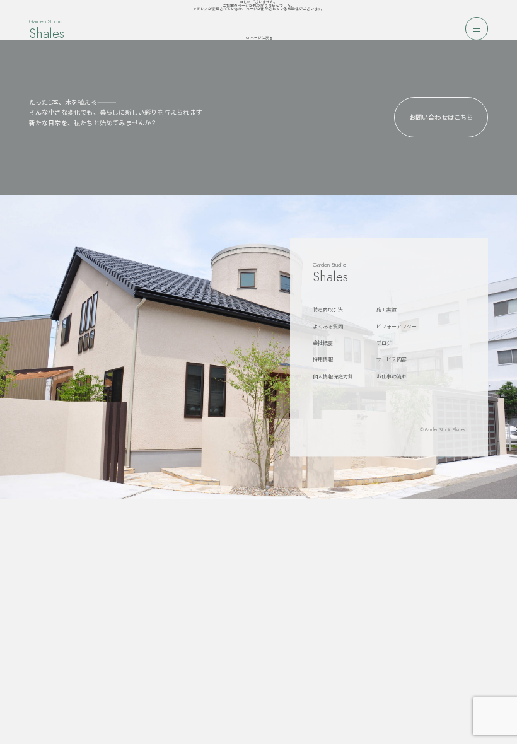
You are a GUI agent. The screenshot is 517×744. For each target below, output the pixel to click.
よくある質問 (328, 326)
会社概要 (323, 342)
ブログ (384, 342)
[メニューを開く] (476, 28)
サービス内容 (391, 359)
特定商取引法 (328, 309)
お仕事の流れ (391, 376)
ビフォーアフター (396, 326)
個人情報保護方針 (333, 376)
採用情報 (323, 359)
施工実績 (386, 309)
